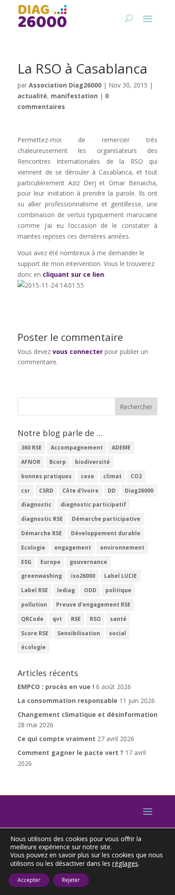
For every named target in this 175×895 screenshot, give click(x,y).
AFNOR (30, 462)
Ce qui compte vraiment (57, 738)
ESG (26, 562)
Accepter (29, 880)
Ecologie (33, 547)
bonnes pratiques (46, 476)
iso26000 (83, 576)
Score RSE (34, 633)
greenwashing (41, 576)
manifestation (74, 96)
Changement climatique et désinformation (88, 714)
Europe (50, 562)
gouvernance (88, 562)
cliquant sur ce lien (73, 274)
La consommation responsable (68, 700)
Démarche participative (106, 519)
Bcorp (57, 462)
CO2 (136, 476)
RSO (95, 619)
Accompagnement (77, 447)
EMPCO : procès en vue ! (56, 686)
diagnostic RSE (42, 519)
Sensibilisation (78, 633)
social (117, 633)
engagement (72, 547)
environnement (122, 547)
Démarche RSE (41, 533)
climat (112, 476)
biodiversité (92, 462)
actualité (32, 96)
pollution (34, 604)
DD (112, 490)
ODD (90, 590)
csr (25, 490)
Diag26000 (139, 490)
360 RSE (31, 447)
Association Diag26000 (65, 85)
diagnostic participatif (93, 504)
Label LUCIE (120, 576)
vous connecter (77, 351)
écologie (33, 647)
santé (118, 619)
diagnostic (36, 504)
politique (118, 590)
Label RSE (34, 590)
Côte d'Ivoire (80, 490)
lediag (66, 590)
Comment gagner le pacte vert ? (70, 752)
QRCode (32, 619)
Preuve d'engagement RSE (93, 604)
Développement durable (105, 533)
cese (87, 476)
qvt (57, 619)
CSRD (46, 490)
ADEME (121, 447)
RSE (76, 619)
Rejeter (71, 880)
